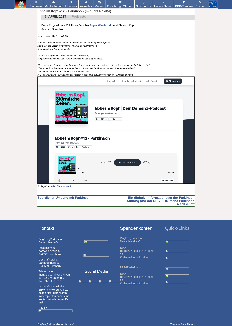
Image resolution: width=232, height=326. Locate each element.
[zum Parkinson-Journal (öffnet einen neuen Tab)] (212, 4)
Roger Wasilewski (101, 25)
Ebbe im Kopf (64, 186)
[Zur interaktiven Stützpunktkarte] (21, 4)
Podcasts (79, 16)
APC (53, 186)
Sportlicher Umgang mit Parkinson (64, 197)
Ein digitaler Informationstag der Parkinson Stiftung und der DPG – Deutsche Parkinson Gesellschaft (161, 201)
